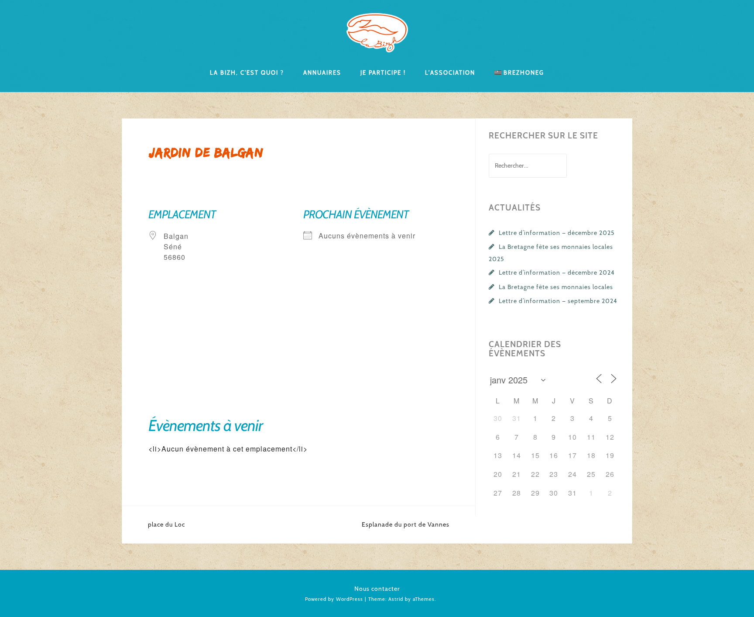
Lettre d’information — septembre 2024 (558, 301)
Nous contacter (377, 589)
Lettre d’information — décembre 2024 (557, 272)
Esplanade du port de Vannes (405, 524)
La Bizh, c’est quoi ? (247, 72)
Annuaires (322, 72)
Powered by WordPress (334, 599)
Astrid (395, 599)
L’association (450, 72)
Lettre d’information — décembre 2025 (557, 233)
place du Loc (166, 524)
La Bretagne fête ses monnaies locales (556, 287)
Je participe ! (383, 72)
